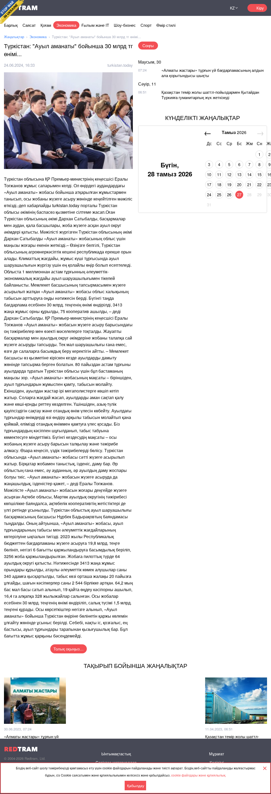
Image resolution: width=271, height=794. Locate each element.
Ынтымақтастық (116, 753)
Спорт (146, 25)
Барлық (11, 25)
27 (239, 194)
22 (259, 184)
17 (209, 184)
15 (259, 174)
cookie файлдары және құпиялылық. (198, 775)
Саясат (29, 25)
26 (229, 194)
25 (219, 194)
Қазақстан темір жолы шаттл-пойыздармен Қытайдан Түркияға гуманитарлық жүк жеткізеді (210, 94)
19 (229, 184)
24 (209, 194)
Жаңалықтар (14, 36)
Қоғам (45, 25)
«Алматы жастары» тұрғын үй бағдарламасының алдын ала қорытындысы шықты (212, 72)
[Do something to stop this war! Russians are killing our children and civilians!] (12, 12)
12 (229, 174)
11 (219, 174)
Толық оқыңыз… (68, 649)
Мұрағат (216, 753)
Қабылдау (135, 785)
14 (249, 174)
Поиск (214, 8)
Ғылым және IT (95, 25)
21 (249, 184)
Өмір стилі (165, 25)
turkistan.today (120, 65)
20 (239, 184)
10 (209, 174)
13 (239, 174)
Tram (21, 749)
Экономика (66, 25)
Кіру (260, 8)
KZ (232, 8)
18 (219, 184)
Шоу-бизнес (125, 25)
